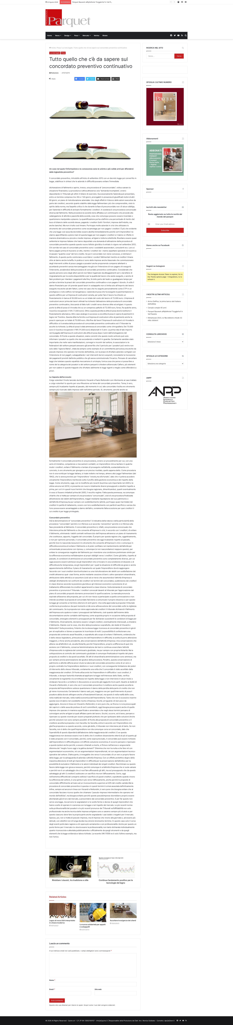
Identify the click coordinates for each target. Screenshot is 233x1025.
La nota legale (67, 48)
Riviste (105, 35)
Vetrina (96, 35)
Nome (52, 980)
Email (52, 989)
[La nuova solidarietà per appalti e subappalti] (93, 912)
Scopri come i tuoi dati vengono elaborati (99, 1005)
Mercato (86, 35)
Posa (76, 35)
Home (49, 35)
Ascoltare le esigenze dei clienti (123, 920)
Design (67, 35)
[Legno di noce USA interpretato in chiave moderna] (62, 910)
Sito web (98, 989)
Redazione (54, 73)
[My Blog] (68, 18)
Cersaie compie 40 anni (157, 308)
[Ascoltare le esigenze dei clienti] (123, 910)
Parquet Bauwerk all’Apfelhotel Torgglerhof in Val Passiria (93, 2)
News (57, 35)
